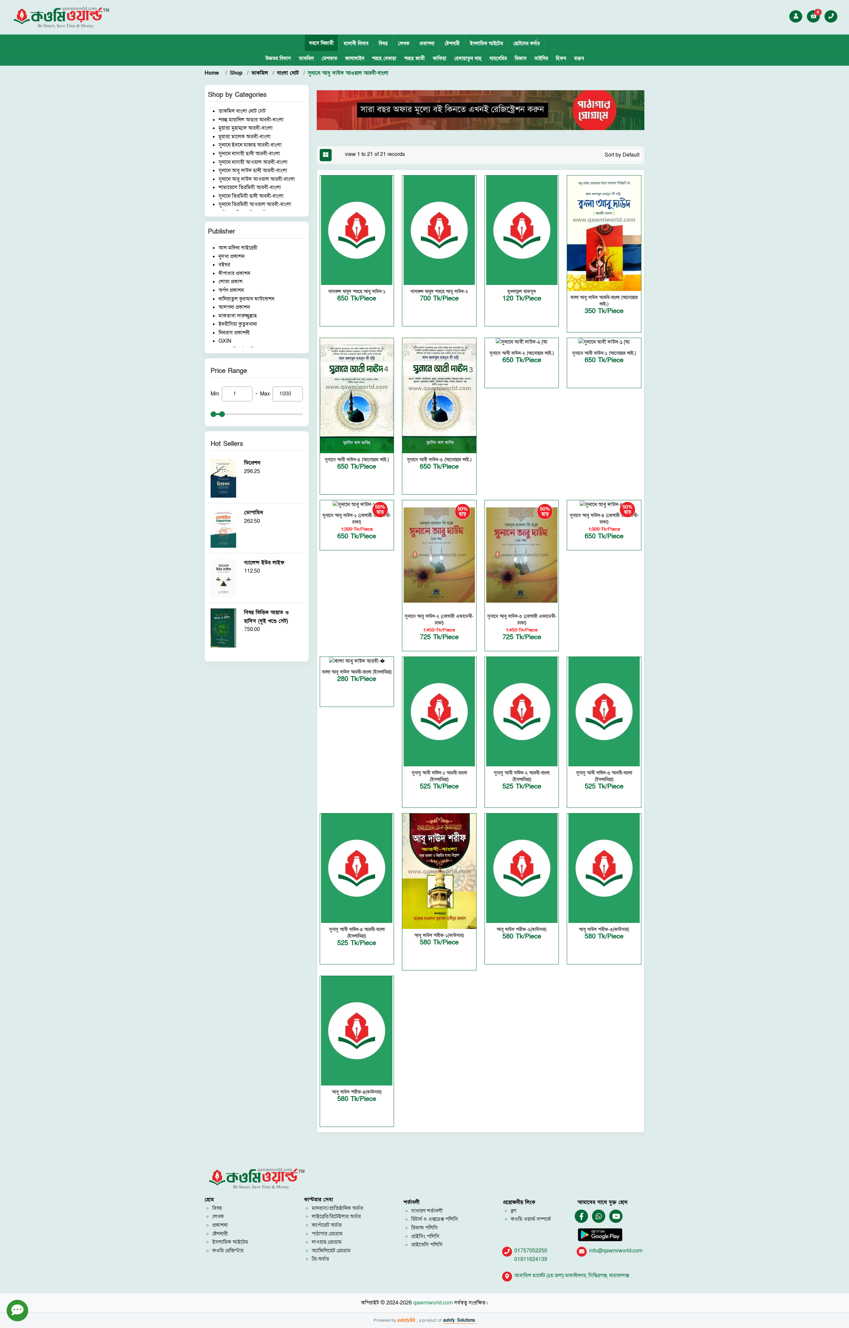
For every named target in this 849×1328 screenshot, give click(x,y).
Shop (236, 73)
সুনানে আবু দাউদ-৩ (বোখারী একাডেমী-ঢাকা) (521, 619)
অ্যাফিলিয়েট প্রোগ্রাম (331, 1250)
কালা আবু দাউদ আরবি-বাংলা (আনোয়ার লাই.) (604, 300)
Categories (251, 95)
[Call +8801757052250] (831, 16)
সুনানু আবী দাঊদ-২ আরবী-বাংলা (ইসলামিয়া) (522, 776)
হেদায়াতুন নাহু (468, 58)
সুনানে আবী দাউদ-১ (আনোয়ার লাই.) (604, 353)
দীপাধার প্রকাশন (234, 273)
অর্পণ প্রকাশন (231, 290)
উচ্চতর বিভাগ (278, 58)
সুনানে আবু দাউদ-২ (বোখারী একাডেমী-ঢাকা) (439, 619)
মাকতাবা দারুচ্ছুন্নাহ (238, 315)
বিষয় (383, 43)
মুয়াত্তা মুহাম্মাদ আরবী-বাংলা (246, 128)
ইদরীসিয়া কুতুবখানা (238, 324)
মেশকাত (329, 58)
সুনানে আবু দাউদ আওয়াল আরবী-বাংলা (257, 179)
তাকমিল (306, 58)
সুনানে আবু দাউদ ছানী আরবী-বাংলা (253, 170)
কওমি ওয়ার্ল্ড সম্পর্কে (531, 1219)
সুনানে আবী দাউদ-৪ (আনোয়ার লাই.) (357, 459)
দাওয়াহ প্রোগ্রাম (327, 1242)
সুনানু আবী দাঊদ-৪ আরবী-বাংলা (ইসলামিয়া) (357, 932)
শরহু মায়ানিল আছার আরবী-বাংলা (251, 119)
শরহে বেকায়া (384, 58)
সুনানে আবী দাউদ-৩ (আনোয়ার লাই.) (439, 459)
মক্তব (579, 58)
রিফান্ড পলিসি (424, 1227)
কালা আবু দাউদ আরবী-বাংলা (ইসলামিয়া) (357, 672)
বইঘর (224, 264)
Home (213, 73)
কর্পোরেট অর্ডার (327, 1225)
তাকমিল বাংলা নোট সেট (242, 111)
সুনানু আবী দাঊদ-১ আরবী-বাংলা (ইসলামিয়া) (439, 776)
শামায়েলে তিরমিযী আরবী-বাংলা (250, 187)
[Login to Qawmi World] (796, 16)
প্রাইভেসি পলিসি (427, 1244)
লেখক (403, 43)
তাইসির (541, 58)
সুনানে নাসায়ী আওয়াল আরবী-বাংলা (253, 162)
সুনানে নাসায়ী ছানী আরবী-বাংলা (249, 153)
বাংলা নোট (288, 73)
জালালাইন (354, 58)
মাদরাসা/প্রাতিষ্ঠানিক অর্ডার (337, 1208)
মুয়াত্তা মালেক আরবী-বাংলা (245, 136)
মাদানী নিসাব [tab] (356, 43)
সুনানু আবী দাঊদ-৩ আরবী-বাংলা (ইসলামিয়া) (604, 776)
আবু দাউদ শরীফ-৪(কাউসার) (357, 1092)
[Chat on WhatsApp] (599, 1216)
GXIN (225, 341)
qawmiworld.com (433, 1302)
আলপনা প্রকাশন (234, 307)
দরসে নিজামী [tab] (321, 43)
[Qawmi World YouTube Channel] (616, 1216)
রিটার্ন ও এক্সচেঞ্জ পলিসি (434, 1219)
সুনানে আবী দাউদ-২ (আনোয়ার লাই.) (522, 353)
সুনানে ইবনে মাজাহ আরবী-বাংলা (250, 145)
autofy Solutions (459, 1320)
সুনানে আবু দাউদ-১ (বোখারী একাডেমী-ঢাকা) (356, 518)
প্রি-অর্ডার (320, 1259)
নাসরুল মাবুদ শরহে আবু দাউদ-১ (356, 291)
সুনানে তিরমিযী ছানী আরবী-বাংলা (251, 196)
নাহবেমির (498, 58)
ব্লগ (513, 1211)
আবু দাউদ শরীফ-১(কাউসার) (439, 935)
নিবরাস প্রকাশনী (234, 332)
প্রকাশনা (427, 43)
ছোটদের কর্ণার (526, 43)
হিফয (561, 58)
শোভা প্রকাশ (230, 281)
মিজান (520, 58)
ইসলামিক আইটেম (486, 43)
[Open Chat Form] (17, 1310)
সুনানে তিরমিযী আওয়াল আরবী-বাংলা (255, 204)
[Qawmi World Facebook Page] (581, 1216)
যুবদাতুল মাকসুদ (521, 291)
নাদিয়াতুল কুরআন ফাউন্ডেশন (246, 299)
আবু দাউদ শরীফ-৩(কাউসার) (604, 929)
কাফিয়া (439, 58)
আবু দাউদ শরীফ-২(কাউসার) (522, 929)
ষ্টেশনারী (452, 43)
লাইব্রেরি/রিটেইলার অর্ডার (336, 1216)
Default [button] (630, 155)
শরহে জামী (414, 58)
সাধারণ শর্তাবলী (427, 1211)
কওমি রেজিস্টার (227, 1250)
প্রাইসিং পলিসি (425, 1236)
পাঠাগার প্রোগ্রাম (327, 1233)
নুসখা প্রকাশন (231, 256)
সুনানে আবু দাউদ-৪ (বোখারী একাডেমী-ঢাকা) (604, 518)
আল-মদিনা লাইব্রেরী (238, 247)
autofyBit (407, 1320)
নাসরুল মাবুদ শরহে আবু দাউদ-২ (439, 291)
